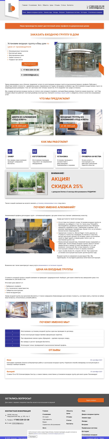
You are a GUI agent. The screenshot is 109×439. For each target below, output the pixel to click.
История (45, 417)
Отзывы (57, 5)
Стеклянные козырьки (95, 12)
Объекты (46, 5)
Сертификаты (47, 419)
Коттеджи (84, 12)
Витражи (62, 12)
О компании (33, 5)
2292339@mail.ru (96, 8)
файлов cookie (37, 433)
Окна (24, 12)
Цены (51, 5)
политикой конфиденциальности (56, 433)
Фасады (55, 12)
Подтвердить (32, 436)
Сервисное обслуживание (51, 424)
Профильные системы (73, 12)
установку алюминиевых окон (47, 203)
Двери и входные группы (35, 12)
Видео (45, 422)
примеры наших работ (62, 93)
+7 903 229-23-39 (96, 6)
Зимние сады (48, 12)
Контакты (70, 5)
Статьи (63, 5)
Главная (25, 5)
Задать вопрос (91, 400)
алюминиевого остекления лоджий (50, 265)
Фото (39, 5)
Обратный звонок (30, 64)
